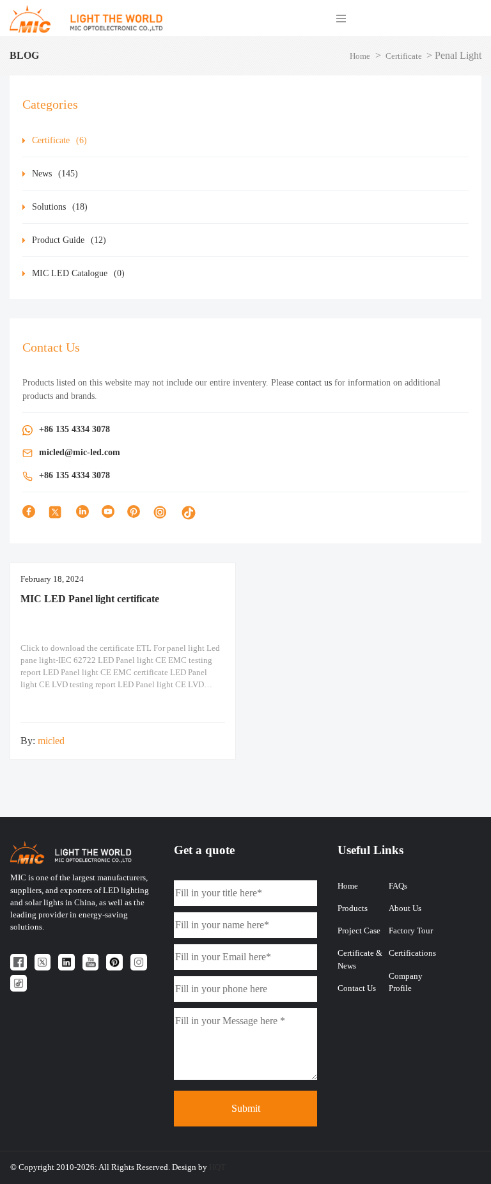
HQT (217, 1167)
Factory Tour (411, 930)
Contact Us (357, 988)
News (55, 173)
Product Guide (69, 240)
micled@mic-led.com (79, 452)
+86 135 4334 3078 (74, 429)
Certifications (412, 953)
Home (360, 56)
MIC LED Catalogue (78, 273)
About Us (405, 908)
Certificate (404, 56)
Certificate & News (360, 959)
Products (353, 908)
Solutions (60, 207)
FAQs (398, 886)
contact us (314, 382)
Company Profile (406, 982)
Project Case (359, 930)
